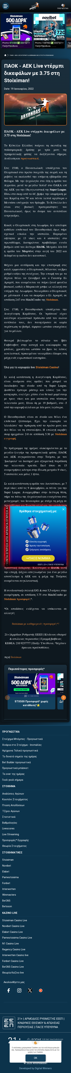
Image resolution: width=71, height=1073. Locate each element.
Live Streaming (10, 834)
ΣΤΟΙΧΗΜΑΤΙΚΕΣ (12, 852)
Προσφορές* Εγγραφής (15, 840)
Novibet (6, 865)
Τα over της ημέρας (13, 774)
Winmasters (9, 894)
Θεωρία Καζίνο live (13, 972)
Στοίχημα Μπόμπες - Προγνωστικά (22, 739)
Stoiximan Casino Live (14, 920)
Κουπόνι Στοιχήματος (15, 799)
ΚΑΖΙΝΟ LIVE (9, 913)
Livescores (8, 828)
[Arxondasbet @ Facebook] (8, 990)
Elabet (5, 871)
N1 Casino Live (10, 943)
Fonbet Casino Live (13, 961)
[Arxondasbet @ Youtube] (40, 990)
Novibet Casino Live (13, 926)
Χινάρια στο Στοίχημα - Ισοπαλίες (22, 744)
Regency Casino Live (13, 949)
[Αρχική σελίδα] (5, 55)
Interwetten (9, 889)
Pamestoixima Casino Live (17, 937)
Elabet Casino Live (12, 932)
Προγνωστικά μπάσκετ (15, 768)
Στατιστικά (8, 816)
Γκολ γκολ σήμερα (12, 779)
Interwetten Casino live (15, 955)
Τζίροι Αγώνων (11, 811)
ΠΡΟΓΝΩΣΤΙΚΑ (11, 731)
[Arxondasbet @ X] (30, 990)
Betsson (7, 906)
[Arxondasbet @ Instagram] (19, 990)
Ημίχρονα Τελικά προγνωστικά (20, 750)
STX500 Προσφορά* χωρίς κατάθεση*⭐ (31, 703)
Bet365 (6, 900)
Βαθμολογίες (9, 822)
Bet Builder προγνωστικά (16, 762)
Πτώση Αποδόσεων (13, 805)
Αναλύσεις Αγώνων (13, 793)
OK (35, 1058)
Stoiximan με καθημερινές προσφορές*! (35, 623)
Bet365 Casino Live (13, 966)
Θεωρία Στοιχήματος (14, 846)
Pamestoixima (10, 877)
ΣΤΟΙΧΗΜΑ (8, 786)
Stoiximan (16, 657)
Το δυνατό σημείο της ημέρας (19, 756)
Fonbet (6, 883)
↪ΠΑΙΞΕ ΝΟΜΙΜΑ (38, 558)
